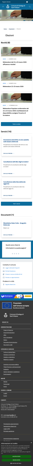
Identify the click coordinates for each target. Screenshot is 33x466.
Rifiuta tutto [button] (16, 460)
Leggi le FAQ (7, 429)
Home (5, 29)
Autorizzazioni (7, 374)
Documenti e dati (8, 345)
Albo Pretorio (7, 441)
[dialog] (16, 453)
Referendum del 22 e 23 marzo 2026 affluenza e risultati (14, 63)
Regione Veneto (6, 2)
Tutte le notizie (16, 124)
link (2, 453)
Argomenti (12, 29)
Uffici (5, 335)
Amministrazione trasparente (11, 438)
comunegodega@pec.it (10, 415)
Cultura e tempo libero (9, 352)
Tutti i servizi (16, 204)
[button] (16, 463)
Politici (5, 340)
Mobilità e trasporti (9, 359)
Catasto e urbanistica (9, 357)
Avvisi (4, 59)
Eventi (5, 396)
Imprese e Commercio (9, 355)
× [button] (31, 442)
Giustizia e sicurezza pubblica (11, 364)
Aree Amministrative (9, 333)
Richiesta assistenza (9, 431)
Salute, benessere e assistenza (11, 372)
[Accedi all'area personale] (27, 2)
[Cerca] (30, 7)
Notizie (5, 382)
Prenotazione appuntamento (11, 424)
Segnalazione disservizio (10, 426)
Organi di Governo (8, 330)
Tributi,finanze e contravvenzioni (12, 367)
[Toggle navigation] (3, 6)
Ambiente (6, 369)
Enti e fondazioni (8, 337)
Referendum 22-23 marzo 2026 (13, 86)
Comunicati (6, 384)
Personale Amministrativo (10, 342)
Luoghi (5, 393)
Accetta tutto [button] (16, 456)
